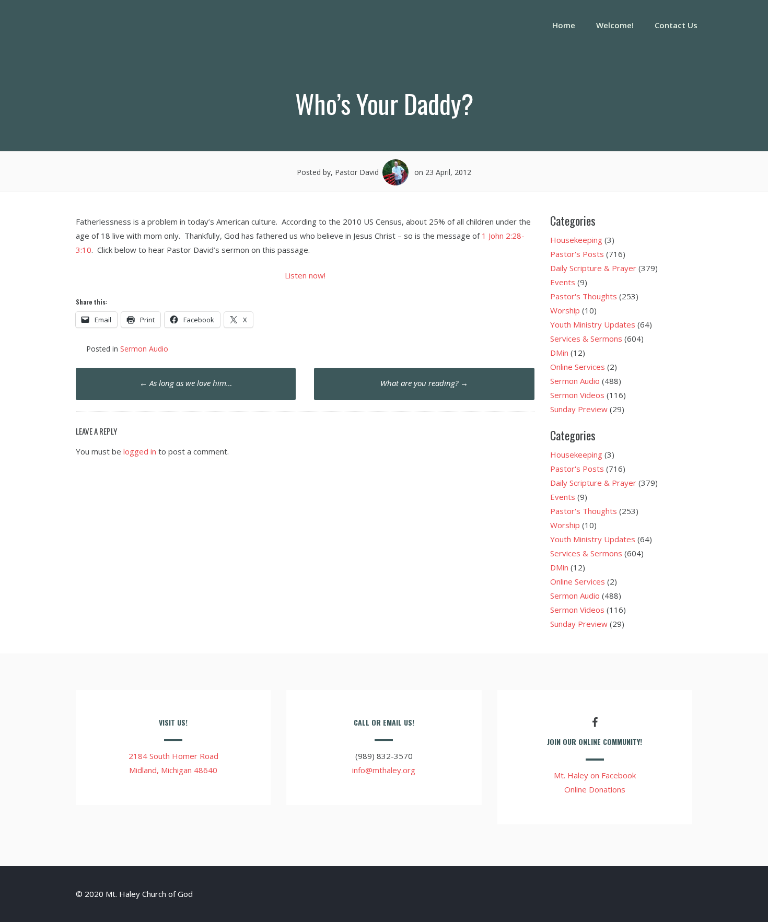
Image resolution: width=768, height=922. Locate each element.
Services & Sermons (586, 338)
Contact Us (676, 25)
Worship (565, 310)
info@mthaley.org (383, 770)
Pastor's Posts (577, 254)
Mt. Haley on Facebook (595, 775)
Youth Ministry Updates (592, 324)
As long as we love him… (185, 383)
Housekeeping (576, 240)
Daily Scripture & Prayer (593, 268)
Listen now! (305, 275)
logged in (139, 451)
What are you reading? (424, 383)
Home (563, 25)
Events (562, 282)
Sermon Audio (144, 349)
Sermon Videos (577, 395)
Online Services (577, 366)
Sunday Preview (579, 409)
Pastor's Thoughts (583, 296)
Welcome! (615, 25)
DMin (559, 352)
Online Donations (594, 789)
